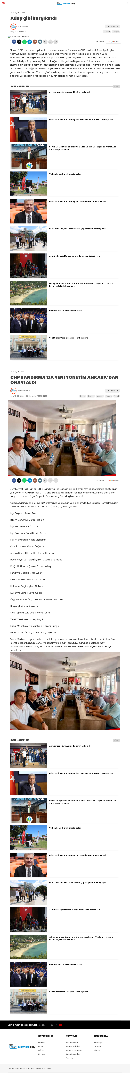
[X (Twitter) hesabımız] (52, 1025)
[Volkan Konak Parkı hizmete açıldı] (28, 195)
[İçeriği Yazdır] (40, 42)
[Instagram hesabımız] (56, 1025)
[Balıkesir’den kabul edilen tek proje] (28, 332)
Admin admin (24, 26)
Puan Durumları (73, 1054)
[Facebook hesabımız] (48, 1025)
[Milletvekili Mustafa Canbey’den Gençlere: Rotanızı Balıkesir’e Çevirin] (28, 141)
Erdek (40, 1046)
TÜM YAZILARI (112, 26)
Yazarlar (97, 1046)
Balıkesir (41, 1042)
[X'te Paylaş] (19, 42)
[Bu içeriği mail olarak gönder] (35, 42)
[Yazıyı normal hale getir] (55, 42)
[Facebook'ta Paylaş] (14, 42)
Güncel (107, 32)
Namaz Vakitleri (73, 1046)
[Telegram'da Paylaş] (29, 42)
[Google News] (113, 42)
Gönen (41, 1050)
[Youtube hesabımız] (60, 1025)
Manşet (116, 32)
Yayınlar (69, 1058)
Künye (97, 1050)
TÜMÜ (116, 86)
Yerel (117, 396)
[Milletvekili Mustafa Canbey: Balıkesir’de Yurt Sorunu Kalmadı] (28, 223)
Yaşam (109, 396)
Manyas (41, 1054)
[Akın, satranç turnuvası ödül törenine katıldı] (28, 113)
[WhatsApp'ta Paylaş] (24, 42)
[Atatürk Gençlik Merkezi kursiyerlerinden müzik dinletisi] (28, 277)
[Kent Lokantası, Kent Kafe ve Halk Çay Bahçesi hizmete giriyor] (28, 250)
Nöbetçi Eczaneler (74, 1050)
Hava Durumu (72, 1042)
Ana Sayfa (98, 1042)
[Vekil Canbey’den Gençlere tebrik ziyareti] (28, 359)
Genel (82, 396)
